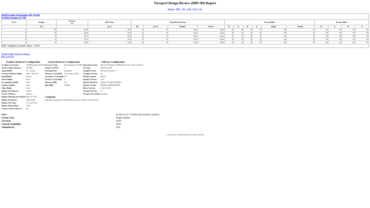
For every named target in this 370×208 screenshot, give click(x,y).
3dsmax (171, 9)
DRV (178, 9)
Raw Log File (7, 56)
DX (183, 9)
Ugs (200, 9)
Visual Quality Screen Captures (15, 54)
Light (188, 9)
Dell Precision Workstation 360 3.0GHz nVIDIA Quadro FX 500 (21, 16)
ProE (195, 9)
